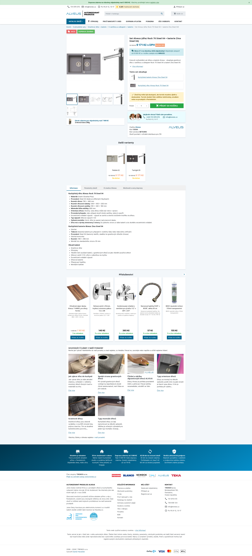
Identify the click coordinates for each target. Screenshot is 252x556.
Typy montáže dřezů (107, 418)
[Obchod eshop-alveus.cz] (163, 475)
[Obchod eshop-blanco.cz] (128, 475)
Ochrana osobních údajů (126, 503)
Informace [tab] (74, 188)
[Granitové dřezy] (81, 406)
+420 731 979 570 (153, 117)
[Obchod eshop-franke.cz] (116, 475)
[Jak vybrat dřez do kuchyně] (81, 364)
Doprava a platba (133, 21)
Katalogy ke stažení (124, 500)
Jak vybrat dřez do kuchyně (80, 376)
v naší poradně (99, 437)
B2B (118, 515)
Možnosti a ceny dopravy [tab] (133, 188)
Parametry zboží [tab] (90, 188)
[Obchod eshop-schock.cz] (141, 475)
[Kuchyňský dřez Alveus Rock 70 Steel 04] (133, 85)
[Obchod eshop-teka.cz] (176, 475)
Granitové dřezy (75, 418)
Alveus (138, 127)
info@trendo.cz (89, 7)
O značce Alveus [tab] (110, 188)
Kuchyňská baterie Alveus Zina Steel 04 (152, 77)
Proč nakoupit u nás (112, 21)
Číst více (71, 390)
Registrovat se (146, 494)
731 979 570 (73, 7)
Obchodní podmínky (124, 491)
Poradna (150, 21)
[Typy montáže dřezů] (111, 406)
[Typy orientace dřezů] (170, 364)
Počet (131, 106)
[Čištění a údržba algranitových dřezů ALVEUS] (140, 364)
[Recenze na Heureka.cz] (94, 517)
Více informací (137, 66)
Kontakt (178, 21)
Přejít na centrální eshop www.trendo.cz (81, 477)
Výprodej (93, 21)
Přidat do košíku (167, 105)
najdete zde (154, 2)
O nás (119, 494)
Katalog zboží (75, 21)
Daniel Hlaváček (79, 552)
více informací (140, 530)
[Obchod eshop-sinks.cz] (152, 475)
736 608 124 (172, 503)
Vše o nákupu (164, 21)
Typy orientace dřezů (166, 376)
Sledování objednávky (149, 488)
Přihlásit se (145, 491)
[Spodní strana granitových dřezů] (111, 364)
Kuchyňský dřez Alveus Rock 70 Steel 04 (153, 85)
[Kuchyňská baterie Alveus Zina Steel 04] (133, 77)
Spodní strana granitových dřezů (109, 377)
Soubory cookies (123, 506)
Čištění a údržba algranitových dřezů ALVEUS (139, 377)
